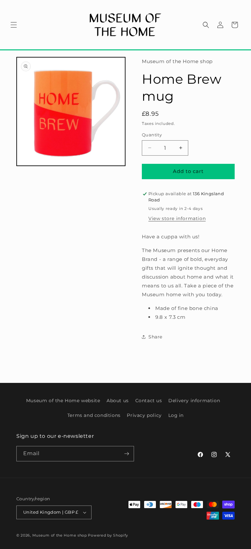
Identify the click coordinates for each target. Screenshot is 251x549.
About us (118, 400)
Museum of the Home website (63, 400)
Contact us (148, 400)
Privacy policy (144, 415)
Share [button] (155, 337)
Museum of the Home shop (59, 535)
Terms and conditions (94, 415)
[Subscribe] (126, 453)
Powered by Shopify (108, 535)
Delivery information (194, 400)
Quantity (152, 134)
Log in (176, 415)
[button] (14, 25)
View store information (177, 218)
